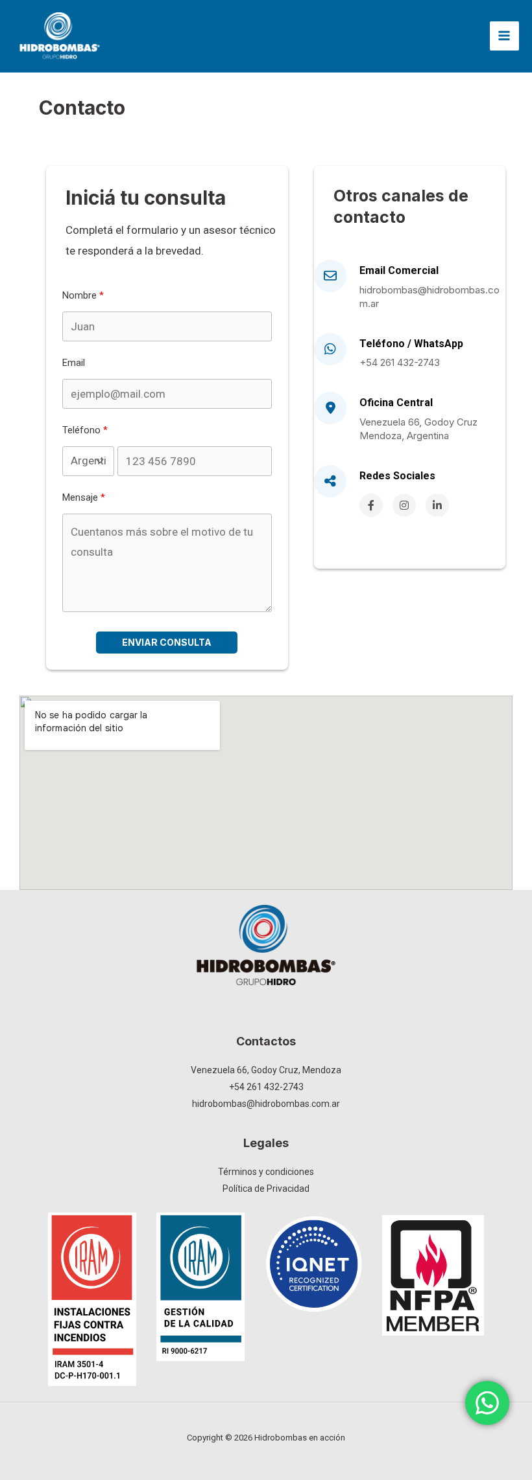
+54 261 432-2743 (399, 362)
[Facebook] (371, 505)
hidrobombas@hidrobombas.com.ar (429, 297)
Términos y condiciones (266, 1172)
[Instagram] (404, 505)
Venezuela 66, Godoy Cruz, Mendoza (266, 1070)
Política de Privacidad (266, 1188)
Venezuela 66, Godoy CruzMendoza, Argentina (418, 429)
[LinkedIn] (437, 505)
